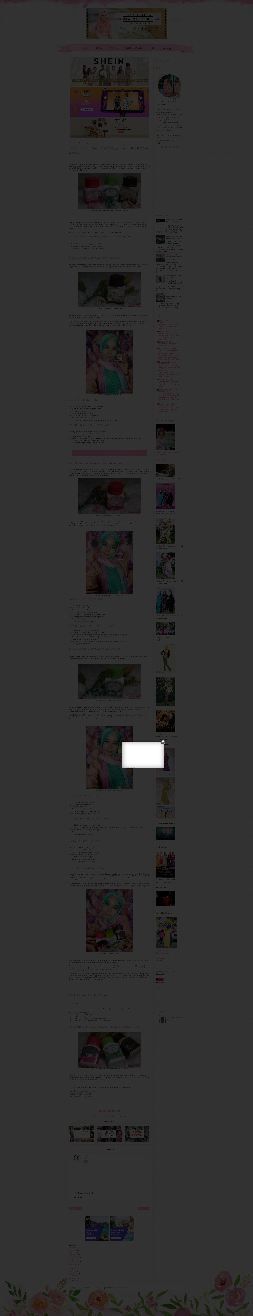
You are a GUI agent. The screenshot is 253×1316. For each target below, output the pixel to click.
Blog (134, 767)
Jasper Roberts (130, 767)
